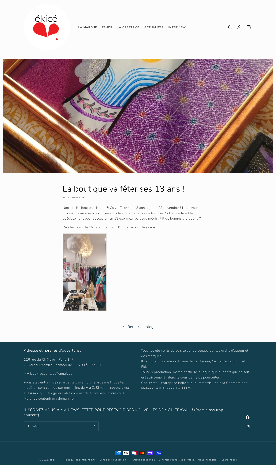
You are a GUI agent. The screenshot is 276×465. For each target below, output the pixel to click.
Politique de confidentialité (80, 459)
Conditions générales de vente (176, 459)
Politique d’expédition (142, 459)
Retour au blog (140, 326)
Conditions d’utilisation (113, 459)
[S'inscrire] (93, 426)
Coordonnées (229, 459)
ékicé (53, 459)
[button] (230, 27)
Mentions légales (208, 459)
